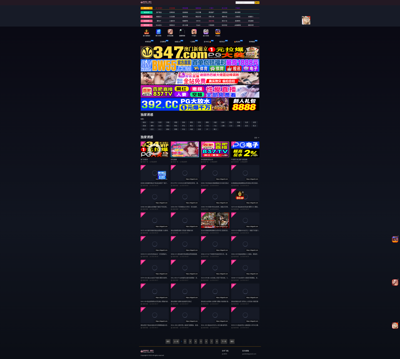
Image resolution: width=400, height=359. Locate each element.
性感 (159, 122)
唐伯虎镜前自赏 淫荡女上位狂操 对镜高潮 (244, 301)
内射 (191, 129)
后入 (144, 129)
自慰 (254, 122)
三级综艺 (237, 16)
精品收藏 (146, 16)
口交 (230, 126)
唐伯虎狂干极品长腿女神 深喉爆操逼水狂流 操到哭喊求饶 (159, 325)
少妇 (207, 126)
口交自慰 (172, 16)
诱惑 (175, 122)
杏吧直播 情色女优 (207, 159)
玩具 (246, 122)
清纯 (183, 122)
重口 (215, 129)
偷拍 (144, 122)
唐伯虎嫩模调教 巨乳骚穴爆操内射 (182, 230)
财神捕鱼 (252, 41)
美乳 (191, 122)
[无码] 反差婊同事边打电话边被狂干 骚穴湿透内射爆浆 (158, 183)
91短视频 (211, 25)
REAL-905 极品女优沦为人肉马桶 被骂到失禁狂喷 (217, 325)
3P (207, 129)
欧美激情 (237, 12)
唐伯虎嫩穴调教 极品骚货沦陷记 (181, 301)
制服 (238, 122)
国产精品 (159, 12)
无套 (199, 129)
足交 (246, 126)
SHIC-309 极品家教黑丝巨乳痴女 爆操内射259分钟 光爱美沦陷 (161, 301)
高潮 (144, 126)
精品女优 (198, 16)
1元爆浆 (192, 41)
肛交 (152, 129)
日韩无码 (224, 12)
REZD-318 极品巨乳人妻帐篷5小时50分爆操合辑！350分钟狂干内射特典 (254, 325)
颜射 (167, 129)
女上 (159, 129)
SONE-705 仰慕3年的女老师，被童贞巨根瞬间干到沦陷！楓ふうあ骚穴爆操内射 (227, 207)
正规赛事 (163, 41)
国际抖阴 (251, 25)
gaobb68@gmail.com (249, 354)
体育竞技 (148, 41)
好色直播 (174, 159)
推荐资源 (146, 25)
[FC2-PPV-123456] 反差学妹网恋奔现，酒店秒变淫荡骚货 (189, 183)
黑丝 (230, 122)
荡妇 (167, 126)
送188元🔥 (207, 41)
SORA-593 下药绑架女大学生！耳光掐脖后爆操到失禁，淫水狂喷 (192, 207)
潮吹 (152, 126)
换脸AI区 (224, 16)
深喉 (238, 126)
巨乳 (199, 122)
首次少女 (224, 21)
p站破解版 (238, 25)
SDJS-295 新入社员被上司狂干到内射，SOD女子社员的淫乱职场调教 (223, 278)
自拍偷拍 (185, 12)
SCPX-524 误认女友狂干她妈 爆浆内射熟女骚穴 (156, 278)
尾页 (232, 341)
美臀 (207, 122)
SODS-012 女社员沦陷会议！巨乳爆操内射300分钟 (157, 254)
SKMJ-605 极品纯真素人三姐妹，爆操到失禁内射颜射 (248, 254)
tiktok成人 (159, 25)
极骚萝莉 (185, 21)
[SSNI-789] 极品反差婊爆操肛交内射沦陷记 (215, 183)
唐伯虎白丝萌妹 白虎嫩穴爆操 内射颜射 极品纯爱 (217, 301)
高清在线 (146, 12)
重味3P (159, 21)
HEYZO (198, 21)
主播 (222, 126)
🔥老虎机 (237, 41)
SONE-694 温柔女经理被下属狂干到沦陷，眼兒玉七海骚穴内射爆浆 (162, 207)
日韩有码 (172, 12)
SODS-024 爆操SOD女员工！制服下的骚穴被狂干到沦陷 (249, 230)
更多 (255, 138)
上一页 (176, 341)
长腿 (215, 122)
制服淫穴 (159, 16)
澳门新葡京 (144, 159)
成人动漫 (185, 25)
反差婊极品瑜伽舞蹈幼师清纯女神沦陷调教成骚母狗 (248, 183)
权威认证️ (178, 41)
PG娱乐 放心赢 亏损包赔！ (239, 159)
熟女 (175, 126)
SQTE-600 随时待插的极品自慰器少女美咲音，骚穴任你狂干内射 (161, 230)
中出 (183, 129)
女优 (159, 126)
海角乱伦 (172, 25)
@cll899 (224, 354)
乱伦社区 (224, 25)
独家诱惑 (211, 21)
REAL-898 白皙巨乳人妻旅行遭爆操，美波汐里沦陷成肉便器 (190, 325)
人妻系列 (172, 21)
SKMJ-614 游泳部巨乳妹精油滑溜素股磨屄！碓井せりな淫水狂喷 (192, 254)
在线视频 (146, 21)
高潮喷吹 (237, 21)
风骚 (167, 122)
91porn (198, 25)
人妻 (199, 126)
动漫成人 (251, 16)
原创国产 (211, 12)
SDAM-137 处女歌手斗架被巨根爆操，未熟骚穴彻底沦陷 (249, 278)
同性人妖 (211, 16)
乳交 (254, 126)
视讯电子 (222, 41)
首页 (168, 341)
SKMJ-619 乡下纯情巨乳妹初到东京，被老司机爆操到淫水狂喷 (221, 254)
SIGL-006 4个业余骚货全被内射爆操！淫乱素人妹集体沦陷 (190, 278)
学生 (183, 126)
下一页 (224, 341)
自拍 (152, 122)
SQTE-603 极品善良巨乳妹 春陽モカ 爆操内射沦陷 (247, 207)
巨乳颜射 (251, 21)
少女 (215, 126)
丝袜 (222, 122)
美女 (191, 126)
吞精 (175, 129)
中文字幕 (198, 12)
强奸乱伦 (185, 16)
